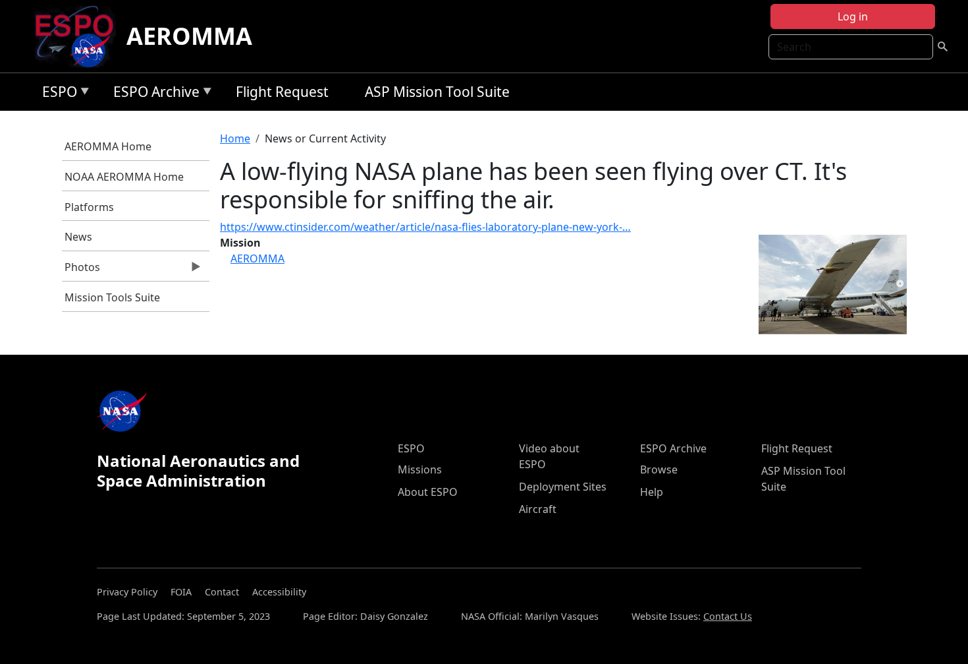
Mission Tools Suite (112, 297)
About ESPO (428, 492)
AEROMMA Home (108, 146)
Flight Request (282, 91)
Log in (853, 16)
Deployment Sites (562, 486)
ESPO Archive (153, 94)
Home (235, 138)
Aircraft (537, 509)
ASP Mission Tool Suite (437, 91)
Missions (420, 469)
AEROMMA (189, 36)
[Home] (79, 36)
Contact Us (727, 616)
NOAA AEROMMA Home (124, 176)
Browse (659, 469)
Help (651, 492)
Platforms (89, 207)
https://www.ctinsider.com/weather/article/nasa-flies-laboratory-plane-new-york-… (425, 227)
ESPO (56, 94)
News (78, 236)
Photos (81, 270)
